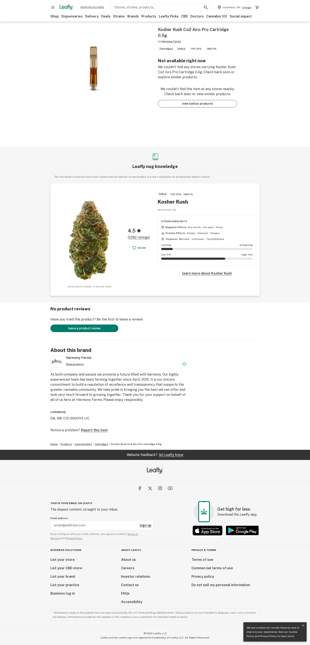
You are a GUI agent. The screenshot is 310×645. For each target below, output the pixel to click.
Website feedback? (155, 455)
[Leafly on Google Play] (242, 530)
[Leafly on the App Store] (207, 530)
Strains (119, 16)
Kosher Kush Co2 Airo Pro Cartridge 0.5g (136, 444)
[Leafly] (66, 7)
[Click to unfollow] (185, 364)
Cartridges (101, 444)
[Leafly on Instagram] (160, 488)
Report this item (94, 430)
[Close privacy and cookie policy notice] (303, 625)
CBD (184, 16)
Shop (54, 16)
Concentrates (83, 444)
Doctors (197, 16)
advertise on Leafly (92, 6)
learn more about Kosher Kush (207, 273)
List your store (62, 560)
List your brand (62, 577)
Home (54, 444)
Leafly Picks (169, 16)
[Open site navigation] (52, 7)
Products (148, 16)
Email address (59, 518)
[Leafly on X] (150, 488)
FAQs (125, 593)
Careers (127, 568)
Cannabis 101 (216, 16)
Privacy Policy (268, 636)
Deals (106, 16)
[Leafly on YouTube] (170, 488)
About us (128, 560)
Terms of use (202, 560)
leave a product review (84, 328)
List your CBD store (66, 568)
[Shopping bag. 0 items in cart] (257, 7)
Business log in (62, 593)
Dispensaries (72, 16)
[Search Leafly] (206, 7)
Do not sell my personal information (220, 585)
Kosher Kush (173, 202)
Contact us (130, 585)
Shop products (75, 364)
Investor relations (135, 577)
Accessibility (131, 602)
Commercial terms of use (212, 568)
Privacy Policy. (73, 538)
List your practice (64, 585)
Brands (133, 16)
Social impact (241, 16)
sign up (145, 525)
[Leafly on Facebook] (140, 488)
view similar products (197, 103)
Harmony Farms (171, 41)
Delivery (92, 16)
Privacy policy (202, 577)
